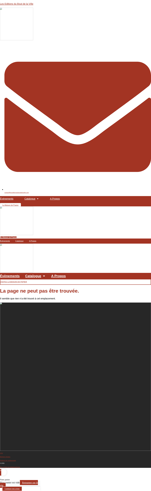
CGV (1, 453)
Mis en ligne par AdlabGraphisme (10, 467)
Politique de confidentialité (8, 460)
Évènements (6, 198)
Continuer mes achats (12, 489)
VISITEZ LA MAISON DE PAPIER (13, 282)
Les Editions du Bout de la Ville (16, 3)
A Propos (55, 198)
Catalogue (29, 198)
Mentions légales (5, 457)
